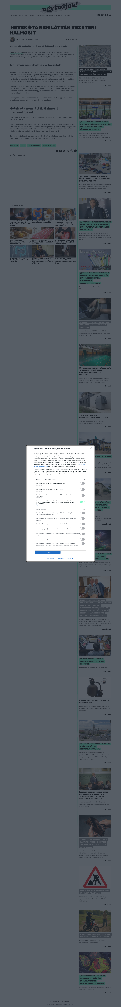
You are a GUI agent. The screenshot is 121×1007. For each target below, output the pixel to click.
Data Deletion (50, 558)
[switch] (82, 483)
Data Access (60, 558)
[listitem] (60, 479)
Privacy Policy (70, 558)
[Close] (91, 449)
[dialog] (60, 503)
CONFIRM (47, 552)
